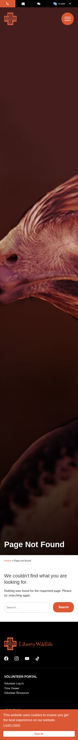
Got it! (39, 733)
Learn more (11, 725)
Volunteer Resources (16, 692)
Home (7, 560)
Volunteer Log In (14, 683)
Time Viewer (11, 688)
